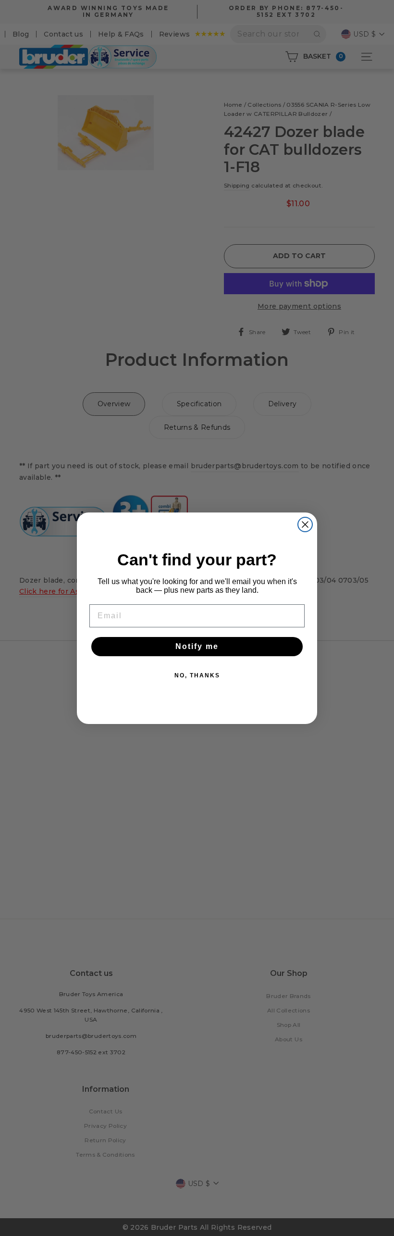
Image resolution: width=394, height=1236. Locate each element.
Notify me (197, 646)
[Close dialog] (305, 524)
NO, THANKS (197, 675)
